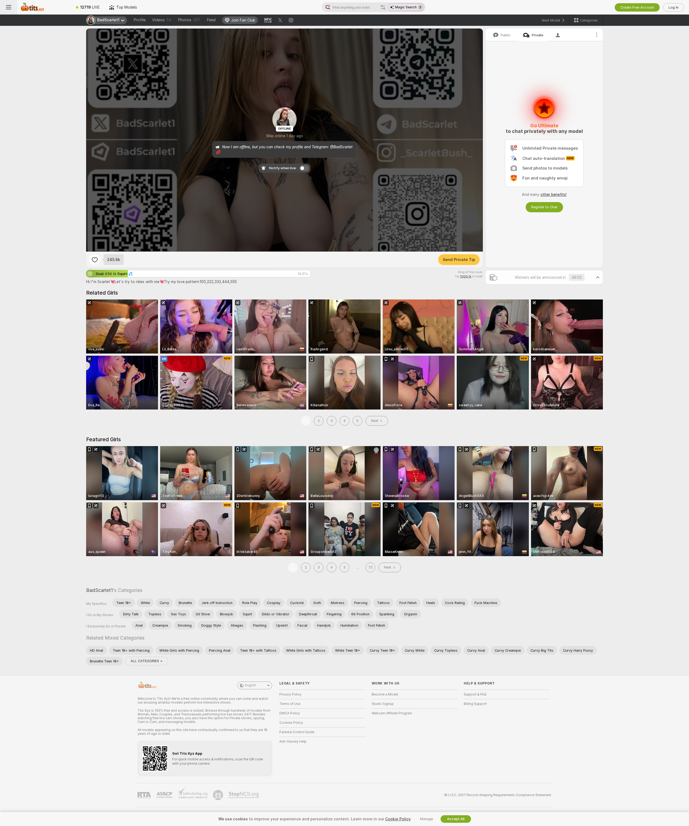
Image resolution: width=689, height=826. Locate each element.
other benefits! (553, 194)
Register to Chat (544, 207)
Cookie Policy (397, 819)
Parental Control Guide (296, 732)
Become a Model (385, 694)
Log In (674, 7)
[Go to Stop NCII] (244, 795)
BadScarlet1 (99, 590)
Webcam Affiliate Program (392, 713)
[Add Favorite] (94, 259)
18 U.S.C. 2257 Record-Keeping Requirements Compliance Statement (497, 795)
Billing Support (475, 704)
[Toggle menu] (8, 7)
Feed (211, 19)
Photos (189, 19)
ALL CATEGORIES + (147, 661)
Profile (139, 19)
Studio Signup (383, 704)
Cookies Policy (291, 723)
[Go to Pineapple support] (218, 795)
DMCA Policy (289, 713)
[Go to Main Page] (44, 7)
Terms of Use (289, 704)
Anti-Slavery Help (293, 741)
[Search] (383, 7)
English (250, 685)
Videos (161, 19)
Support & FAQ (475, 694)
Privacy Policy (290, 694)
